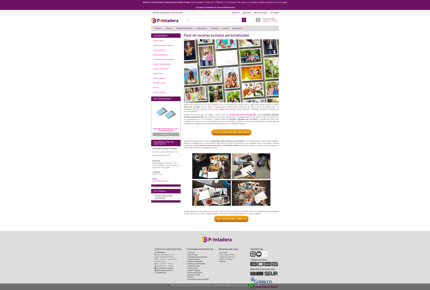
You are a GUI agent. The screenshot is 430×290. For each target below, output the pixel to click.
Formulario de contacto (165, 268)
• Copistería (190, 252)
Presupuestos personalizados (163, 59)
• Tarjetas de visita (193, 266)
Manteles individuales (160, 55)
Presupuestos (237, 28)
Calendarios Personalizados (163, 45)
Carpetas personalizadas (162, 64)
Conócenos (215, 28)
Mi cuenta (247, 13)
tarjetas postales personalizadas (243, 115)
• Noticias (221, 261)
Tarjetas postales (159, 50)
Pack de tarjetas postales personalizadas (164, 197)
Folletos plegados (159, 78)
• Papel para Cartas (193, 275)
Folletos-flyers (158, 73)
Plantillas (158, 28)
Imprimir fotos (158, 41)
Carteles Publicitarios (160, 69)
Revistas (156, 87)
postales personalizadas (224, 109)
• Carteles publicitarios (194, 272)
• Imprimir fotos (192, 255)
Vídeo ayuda (201, 28)
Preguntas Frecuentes (184, 28)
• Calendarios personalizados (196, 257)
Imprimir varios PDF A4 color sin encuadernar (166, 129)
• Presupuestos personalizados (197, 279)
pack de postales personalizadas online (239, 211)
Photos (169, 28)
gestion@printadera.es (160, 181)
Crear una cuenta (177, 13)
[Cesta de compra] (258, 20)
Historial (236, 13)
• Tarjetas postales (193, 259)
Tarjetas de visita (159, 92)
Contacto (225, 28)
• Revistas (190, 277)
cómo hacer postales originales (201, 213)
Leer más (257, 285)
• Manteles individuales (194, 261)
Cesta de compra (261, 13)
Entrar (168, 13)
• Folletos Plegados (193, 270)
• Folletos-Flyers (192, 268)
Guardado (275, 13)
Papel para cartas (159, 83)
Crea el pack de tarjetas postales (207, 145)
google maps (161, 272)
